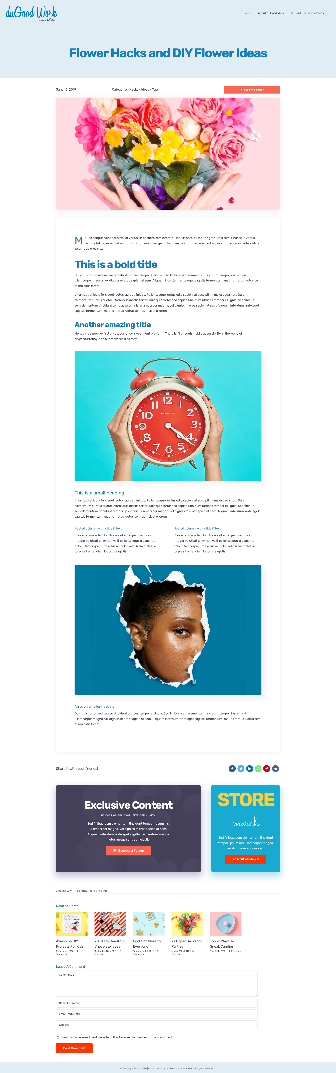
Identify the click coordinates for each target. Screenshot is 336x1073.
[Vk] (275, 768)
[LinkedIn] (249, 768)
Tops (155, 89)
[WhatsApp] (258, 768)
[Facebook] (232, 768)
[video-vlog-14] (168, 567)
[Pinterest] (266, 768)
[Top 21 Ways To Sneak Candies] (225, 924)
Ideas (145, 89)
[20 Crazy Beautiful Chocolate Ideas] (110, 924)
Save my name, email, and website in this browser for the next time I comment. (116, 1037)
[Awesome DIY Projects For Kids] (72, 924)
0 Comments (100, 891)
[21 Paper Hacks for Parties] (187, 924)
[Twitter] (241, 768)
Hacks (133, 89)
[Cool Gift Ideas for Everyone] (148, 924)
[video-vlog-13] (168, 352)
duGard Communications (179, 1068)
